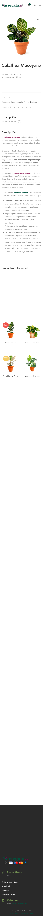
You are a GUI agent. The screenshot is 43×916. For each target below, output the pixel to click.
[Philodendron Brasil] (32, 330)
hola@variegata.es (19, 904)
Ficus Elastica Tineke (11, 376)
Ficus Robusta (10, 343)
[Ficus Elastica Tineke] (11, 364)
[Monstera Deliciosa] (32, 364)
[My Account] (35, 5)
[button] (38, 20)
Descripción (9, 117)
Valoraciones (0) (11, 121)
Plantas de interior (30, 102)
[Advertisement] (21, 298)
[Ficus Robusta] (11, 330)
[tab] (21, 117)
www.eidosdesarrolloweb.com (21, 914)
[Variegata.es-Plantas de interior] (12, 5)
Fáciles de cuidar (17, 102)
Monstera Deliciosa (32, 376)
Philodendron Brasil (32, 343)
